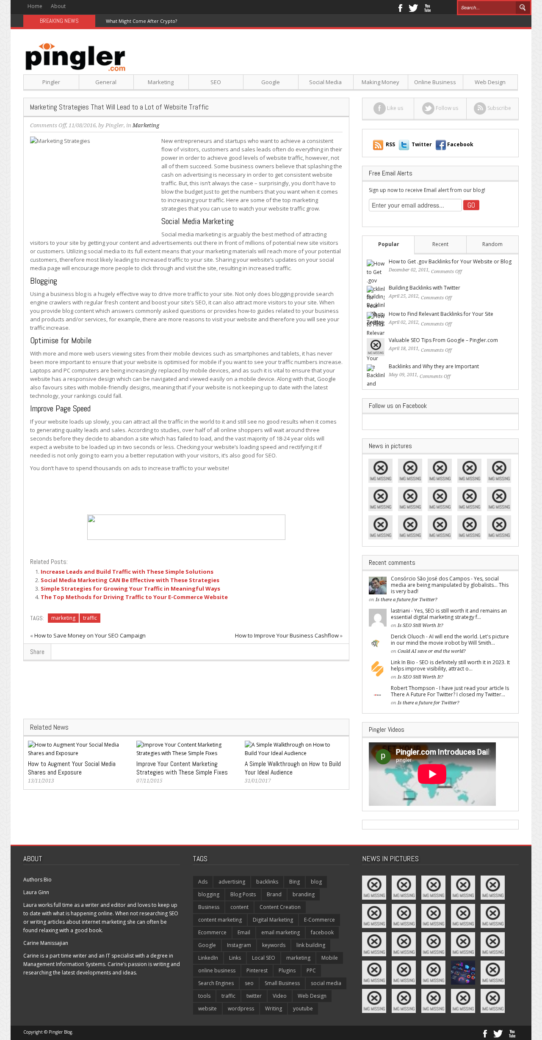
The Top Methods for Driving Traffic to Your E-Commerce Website (134, 597)
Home (35, 6)
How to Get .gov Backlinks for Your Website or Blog (450, 261)
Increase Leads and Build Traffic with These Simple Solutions (127, 571)
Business (208, 907)
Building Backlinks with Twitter (424, 287)
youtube (303, 1008)
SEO (215, 82)
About (58, 6)
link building (310, 945)
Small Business (282, 983)
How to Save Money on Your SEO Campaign (90, 635)
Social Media (325, 82)
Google (270, 82)
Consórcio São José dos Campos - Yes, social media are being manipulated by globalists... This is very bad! (450, 585)
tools (204, 995)
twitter (254, 995)
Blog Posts (243, 894)
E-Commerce (319, 919)
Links (235, 957)
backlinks (267, 881)
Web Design (490, 82)
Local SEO (263, 957)
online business (216, 970)
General (105, 82)
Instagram (239, 945)
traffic (90, 617)
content (239, 907)
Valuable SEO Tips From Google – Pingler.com (443, 340)
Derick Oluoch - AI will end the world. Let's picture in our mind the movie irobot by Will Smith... (450, 639)
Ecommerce (212, 932)
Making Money (380, 82)
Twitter (413, 7)
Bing (294, 881)
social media (326, 983)
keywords (273, 945)
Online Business (435, 82)
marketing (63, 617)
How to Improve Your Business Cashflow (287, 635)
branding (304, 894)
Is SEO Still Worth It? (420, 625)
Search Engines (216, 983)
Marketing (161, 82)
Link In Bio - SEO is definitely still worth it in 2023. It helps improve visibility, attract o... (450, 665)
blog (316, 881)
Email (244, 932)
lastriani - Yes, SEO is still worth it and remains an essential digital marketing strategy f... (449, 614)
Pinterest (257, 970)
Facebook (400, 7)
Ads (202, 881)
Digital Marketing (273, 919)
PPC (311, 970)
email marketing (280, 932)
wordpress (241, 1008)
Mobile (329, 957)
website (207, 1008)
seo (249, 983)
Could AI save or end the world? (432, 651)
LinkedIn (208, 957)
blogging (208, 894)
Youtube (427, 7)
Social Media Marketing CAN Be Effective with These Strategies (130, 580)
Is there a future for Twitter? (406, 599)
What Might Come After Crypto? (141, 21)
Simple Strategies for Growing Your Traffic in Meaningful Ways (130, 588)
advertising (231, 881)
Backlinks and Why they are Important (434, 366)
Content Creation (280, 907)
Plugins (287, 970)
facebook (322, 932)
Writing (273, 1008)
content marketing (220, 919)
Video (280, 995)
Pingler (51, 82)
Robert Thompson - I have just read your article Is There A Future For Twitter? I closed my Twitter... (450, 691)
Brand (274, 894)
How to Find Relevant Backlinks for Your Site (441, 313)
